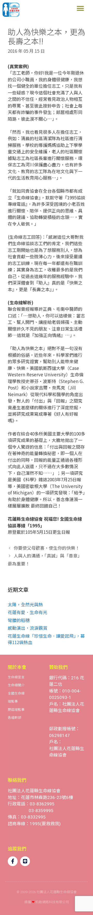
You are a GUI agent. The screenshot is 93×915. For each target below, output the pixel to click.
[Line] (25, 861)
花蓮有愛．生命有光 (27, 612)
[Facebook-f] (13, 861)
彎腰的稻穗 (19, 620)
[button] (80, 8)
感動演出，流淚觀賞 (27, 628)
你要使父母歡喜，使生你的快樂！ (47, 548)
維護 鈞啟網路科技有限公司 (46, 902)
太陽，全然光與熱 (25, 604)
